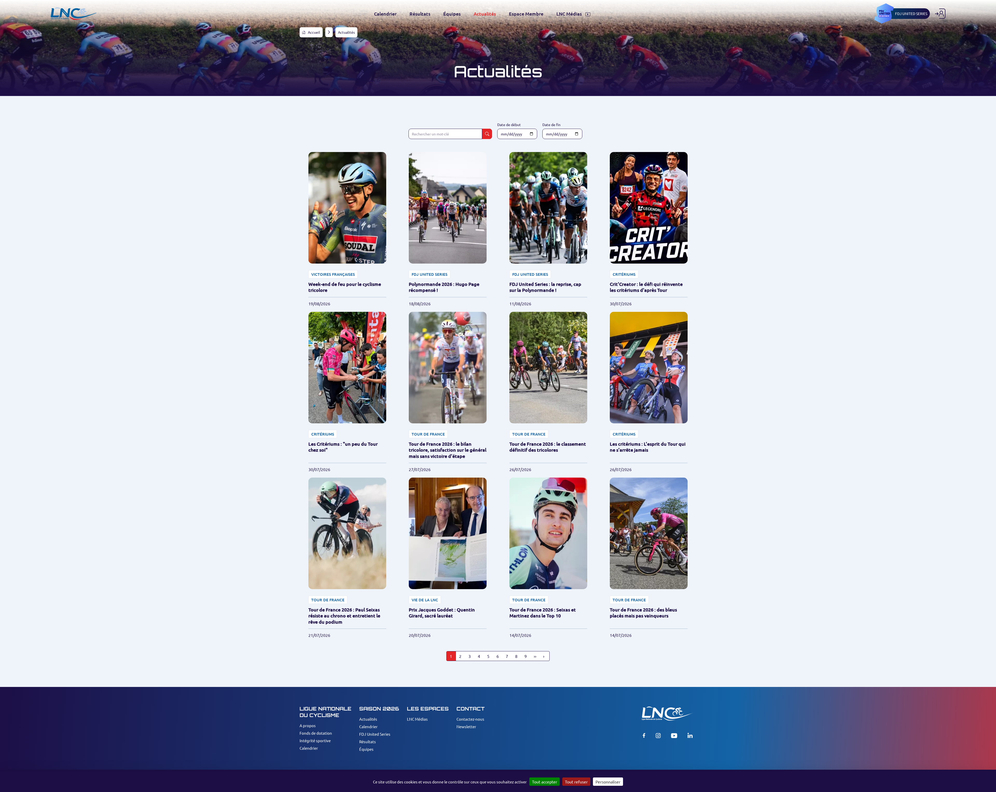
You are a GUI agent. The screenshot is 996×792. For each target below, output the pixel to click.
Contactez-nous (470, 719)
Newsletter (466, 726)
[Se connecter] (940, 14)
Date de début (509, 124)
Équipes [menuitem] (452, 13)
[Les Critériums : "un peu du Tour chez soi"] (347, 392)
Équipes (366, 749)
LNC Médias (417, 719)
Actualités (368, 719)
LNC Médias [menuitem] (569, 13)
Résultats (367, 741)
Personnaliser (608, 781)
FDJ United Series (374, 734)
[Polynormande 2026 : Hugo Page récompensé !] (448, 229)
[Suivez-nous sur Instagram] (658, 735)
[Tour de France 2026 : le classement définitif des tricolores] (548, 392)
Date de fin (551, 124)
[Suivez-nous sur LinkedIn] (690, 735)
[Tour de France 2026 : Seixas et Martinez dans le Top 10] (548, 558)
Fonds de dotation (316, 733)
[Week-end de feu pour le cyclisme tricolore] (347, 229)
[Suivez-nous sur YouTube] (674, 735)
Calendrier (309, 748)
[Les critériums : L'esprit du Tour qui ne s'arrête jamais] (649, 392)
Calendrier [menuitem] (385, 13)
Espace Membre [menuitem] (526, 13)
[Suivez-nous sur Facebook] (644, 735)
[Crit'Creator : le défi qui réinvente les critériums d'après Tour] (649, 229)
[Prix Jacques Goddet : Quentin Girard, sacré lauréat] (448, 558)
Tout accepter (544, 781)
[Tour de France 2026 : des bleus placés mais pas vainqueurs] (649, 558)
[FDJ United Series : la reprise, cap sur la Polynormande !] (548, 229)
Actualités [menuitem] (485, 13)
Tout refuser (576, 781)
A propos (308, 725)
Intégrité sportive (315, 740)
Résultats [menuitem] (420, 13)
